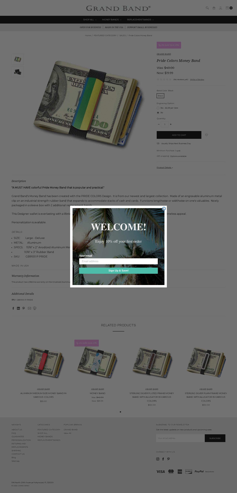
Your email (85, 255)
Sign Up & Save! (118, 270)
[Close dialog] (164, 208)
